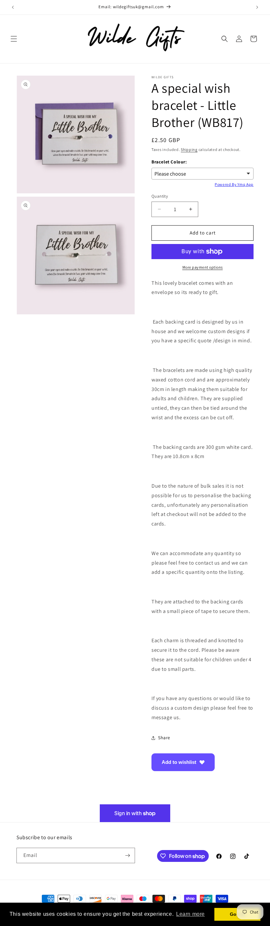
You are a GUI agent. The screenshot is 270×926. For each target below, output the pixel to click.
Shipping (189, 149)
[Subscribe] (127, 855)
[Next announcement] (257, 7)
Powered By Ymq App (234, 184)
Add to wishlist (179, 762)
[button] (14, 39)
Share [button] (164, 738)
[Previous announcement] (13, 7)
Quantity (159, 196)
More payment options (202, 267)
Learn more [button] (190, 914)
